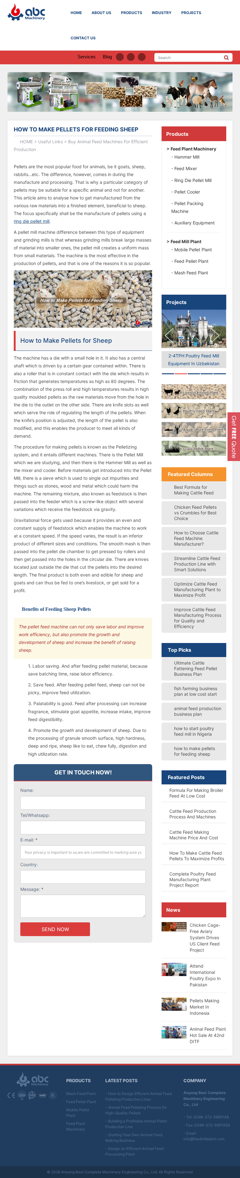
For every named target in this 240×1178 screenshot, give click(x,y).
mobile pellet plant (193, 249)
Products (177, 134)
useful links (50, 141)
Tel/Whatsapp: (35, 815)
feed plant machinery (193, 148)
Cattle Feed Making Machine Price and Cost (193, 834)
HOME (26, 141)
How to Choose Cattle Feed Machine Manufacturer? (196, 538)
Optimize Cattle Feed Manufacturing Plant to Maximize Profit (197, 589)
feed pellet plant (191, 261)
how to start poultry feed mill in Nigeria (194, 731)
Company (194, 1080)
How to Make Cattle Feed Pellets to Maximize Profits (196, 855)
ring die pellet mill (31, 221)
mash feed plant (191, 272)
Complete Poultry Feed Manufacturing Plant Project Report (192, 879)
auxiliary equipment (194, 222)
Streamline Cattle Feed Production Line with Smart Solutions (197, 564)
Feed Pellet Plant (81, 1101)
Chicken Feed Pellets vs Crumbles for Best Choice (195, 512)
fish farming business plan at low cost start (195, 691)
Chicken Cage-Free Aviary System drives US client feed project (205, 937)
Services (87, 56)
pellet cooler (187, 191)
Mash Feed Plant (81, 1093)
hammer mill (186, 157)
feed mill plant (186, 241)
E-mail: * (29, 839)
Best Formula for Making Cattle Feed (194, 489)
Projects (176, 302)
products (131, 12)
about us (101, 12)
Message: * (31, 889)
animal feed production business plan (197, 711)
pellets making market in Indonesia (204, 1007)
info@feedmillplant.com (203, 1138)
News (173, 910)
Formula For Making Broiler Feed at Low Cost (196, 793)
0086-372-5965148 (211, 1117)
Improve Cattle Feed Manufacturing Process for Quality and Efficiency (197, 618)
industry (162, 12)
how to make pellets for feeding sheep (194, 751)
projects (191, 12)
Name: (27, 790)
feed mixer (185, 168)
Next (217, 335)
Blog (107, 56)
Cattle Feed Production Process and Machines (192, 813)
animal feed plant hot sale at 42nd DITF (208, 1035)
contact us (83, 38)
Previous (171, 335)
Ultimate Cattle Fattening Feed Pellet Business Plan (195, 668)
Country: (29, 864)
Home (76, 12)
